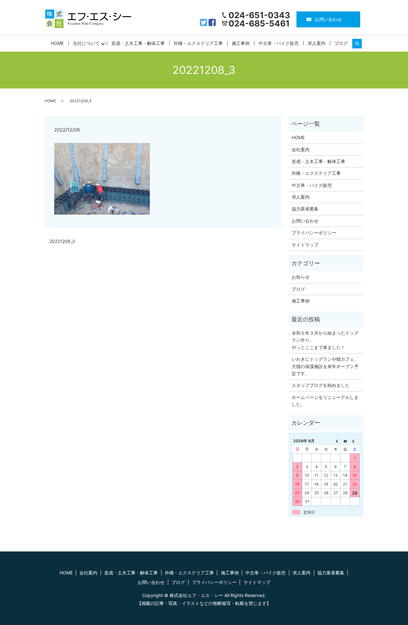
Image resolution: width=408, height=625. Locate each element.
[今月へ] (345, 441)
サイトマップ (305, 244)
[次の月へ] (355, 441)
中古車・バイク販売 (279, 43)
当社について (86, 43)
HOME (57, 43)
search (359, 43)
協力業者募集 (305, 208)
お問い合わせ (328, 19)
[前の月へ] (335, 441)
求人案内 (316, 43)
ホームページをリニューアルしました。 (325, 400)
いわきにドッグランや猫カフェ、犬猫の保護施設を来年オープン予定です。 (325, 366)
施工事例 (241, 43)
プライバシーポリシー (314, 232)
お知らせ (301, 277)
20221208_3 (62, 241)
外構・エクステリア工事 (198, 43)
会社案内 (301, 149)
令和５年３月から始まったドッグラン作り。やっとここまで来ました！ (325, 340)
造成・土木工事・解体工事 (138, 43)
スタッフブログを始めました (321, 385)
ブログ (341, 43)
